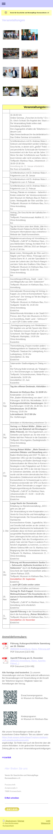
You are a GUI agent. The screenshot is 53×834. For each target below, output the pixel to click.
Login (48, 821)
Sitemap (21, 821)
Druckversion (11, 821)
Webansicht (45, 823)
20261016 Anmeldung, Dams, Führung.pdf (30, 649)
